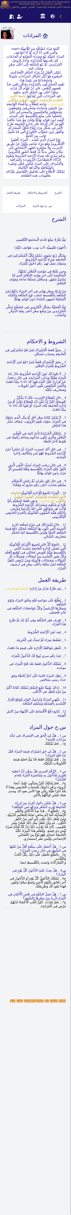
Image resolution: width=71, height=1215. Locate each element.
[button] (43, 15)
